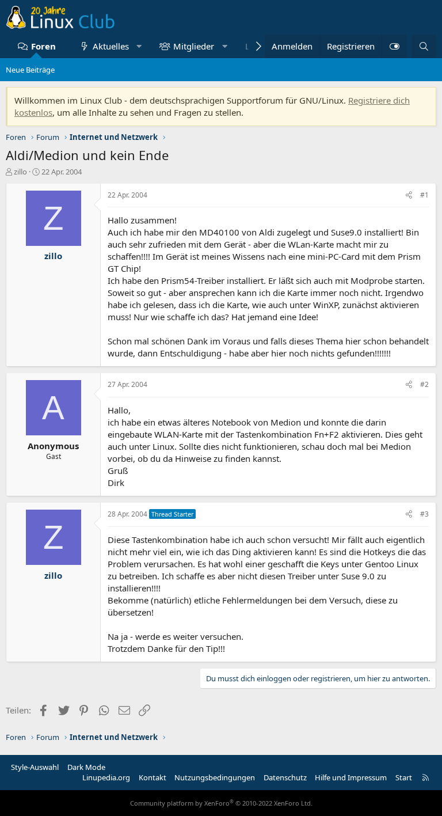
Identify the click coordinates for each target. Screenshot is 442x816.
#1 (424, 195)
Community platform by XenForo (221, 803)
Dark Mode (86, 767)
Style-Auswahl (35, 767)
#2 (424, 384)
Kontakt (152, 777)
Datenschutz (285, 777)
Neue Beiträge (30, 69)
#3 (424, 514)
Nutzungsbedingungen (214, 777)
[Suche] (423, 46)
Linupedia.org (106, 777)
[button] (139, 46)
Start (403, 777)
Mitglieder (193, 46)
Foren (43, 46)
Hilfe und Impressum (351, 777)
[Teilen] (409, 195)
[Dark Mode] (394, 46)
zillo (20, 171)
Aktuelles (111, 46)
